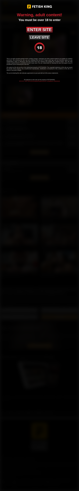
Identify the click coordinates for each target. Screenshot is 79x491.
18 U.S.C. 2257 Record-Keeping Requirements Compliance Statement (39, 81)
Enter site (39, 29)
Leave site (39, 37)
